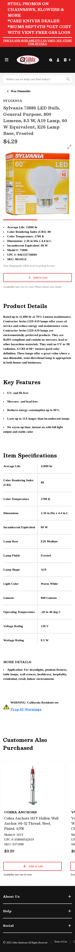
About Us (11, 896)
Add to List (40, 278)
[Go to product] (32, 785)
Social (8, 925)
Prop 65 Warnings (25, 709)
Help (7, 910)
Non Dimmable (21, 91)
